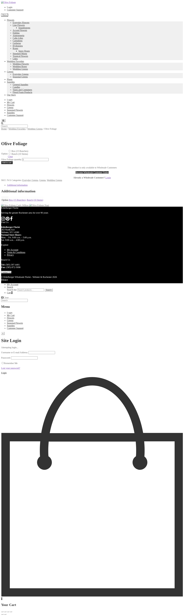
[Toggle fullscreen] (8, 611)
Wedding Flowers (21, 64)
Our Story (11, 95)
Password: (5, 358)
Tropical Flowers (20, 56)
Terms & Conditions (16, 252)
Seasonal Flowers (15, 110)
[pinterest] (7, 219)
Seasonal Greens (20, 77)
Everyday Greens (20, 74)
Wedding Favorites (15, 61)
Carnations (17, 40)
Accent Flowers (20, 30)
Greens (10, 71)
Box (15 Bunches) (19, 151)
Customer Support (15, 10)
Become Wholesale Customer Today (92, 172)
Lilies (15, 59)
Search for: (12, 290)
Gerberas (17, 43)
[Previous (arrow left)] (2, 614)
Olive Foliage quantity (11, 159)
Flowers (10, 20)
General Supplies (20, 84)
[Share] (5, 611)
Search (10, 287)
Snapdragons (24, 28)
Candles (16, 87)
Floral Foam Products (22, 92)
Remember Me (11, 363)
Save (11, 136)
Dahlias (16, 33)
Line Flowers (19, 25)
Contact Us (6, 272)
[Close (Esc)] (2, 611)
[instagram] (3, 219)
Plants (9, 79)
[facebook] (11, 219)
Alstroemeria (18, 35)
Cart (10, 292)
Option (4, 153)
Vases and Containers (22, 89)
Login (108, 177)
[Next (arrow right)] (5, 614)
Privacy (10, 255)
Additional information (17, 185)
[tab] (95, 185)
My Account (12, 250)
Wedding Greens (20, 69)
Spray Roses (24, 51)
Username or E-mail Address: (14, 352)
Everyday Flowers (21, 22)
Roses (15, 48)
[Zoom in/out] (11, 611)
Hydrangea (18, 46)
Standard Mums (20, 53)
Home (4, 129)
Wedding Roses (20, 66)
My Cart (11, 102)
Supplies (11, 82)
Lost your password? (10, 368)
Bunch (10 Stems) (19, 154)
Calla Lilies (18, 38)
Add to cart (7, 162)
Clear (10, 156)
